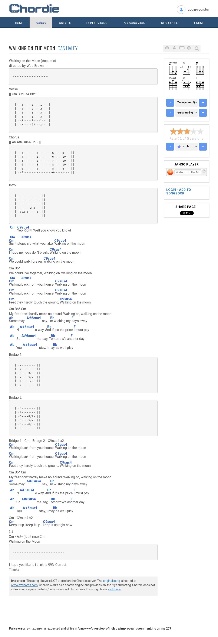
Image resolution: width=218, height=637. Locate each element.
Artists (65, 23)
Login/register (198, 9)
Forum (198, 23)
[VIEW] (167, 48)
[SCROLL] (182, 48)
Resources (169, 23)
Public (96, 23)
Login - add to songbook (178, 191)
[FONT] (174, 48)
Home (19, 23)
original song (111, 580)
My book (134, 23)
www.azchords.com (24, 585)
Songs (41, 23)
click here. (114, 589)
